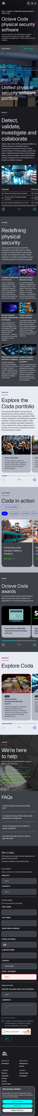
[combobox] (19, 966)
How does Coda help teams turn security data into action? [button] (16, 837)
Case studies (6, 48)
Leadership (5, 1076)
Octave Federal (6, 1084)
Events (21, 1066)
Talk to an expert (28, 48)
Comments (8, 1008)
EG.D (33, 513)
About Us (4, 1073)
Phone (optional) (9, 939)
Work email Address (10, 928)
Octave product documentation (13, 773)
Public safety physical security (23, 11)
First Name (6, 907)
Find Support (23, 1076)
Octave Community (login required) (15, 776)
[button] (35, 3)
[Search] (28, 3)
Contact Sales (23, 1073)
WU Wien (25, 513)
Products (10, 11)
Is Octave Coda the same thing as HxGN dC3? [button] (16, 807)
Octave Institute (8, 779)
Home (3, 11)
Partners (4, 1078)
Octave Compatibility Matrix (12, 783)
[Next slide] (34, 480)
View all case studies (11, 507)
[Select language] (32, 4)
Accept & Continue (17, 1101)
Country (5, 960)
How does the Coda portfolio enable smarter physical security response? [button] (17, 817)
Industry (5, 875)
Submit (7, 1038)
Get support (16, 769)
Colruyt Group (14, 513)
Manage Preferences (17, 1110)
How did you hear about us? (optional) (18, 989)
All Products (5, 1063)
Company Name (8, 950)
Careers (4, 1081)
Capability (6, 886)
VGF (4, 513)
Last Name (6, 917)
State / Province (9, 971)
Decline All (17, 1105)
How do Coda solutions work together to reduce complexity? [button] (16, 827)
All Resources (23, 1063)
